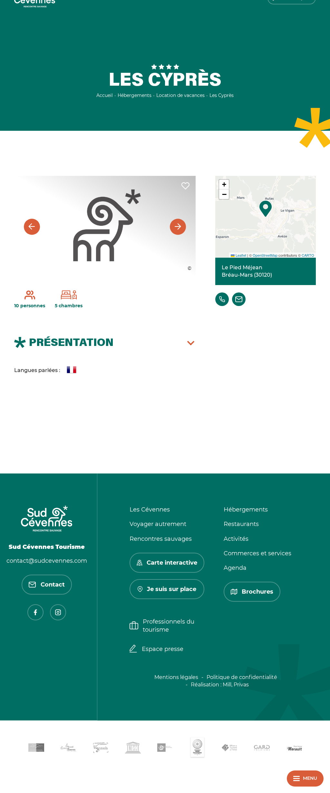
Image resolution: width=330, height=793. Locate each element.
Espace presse (162, 649)
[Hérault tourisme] (294, 749)
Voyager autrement (158, 524)
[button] (265, 209)
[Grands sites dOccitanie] (197, 749)
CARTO (308, 255)
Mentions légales (176, 677)
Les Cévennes (150, 509)
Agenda (235, 567)
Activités (236, 538)
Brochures (257, 591)
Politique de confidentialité (242, 677)
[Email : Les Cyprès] (239, 299)
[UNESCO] (132, 749)
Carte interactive (172, 562)
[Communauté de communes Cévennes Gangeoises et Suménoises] (36, 748)
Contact (53, 584)
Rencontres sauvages (161, 538)
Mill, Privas (236, 685)
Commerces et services (257, 553)
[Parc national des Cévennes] (165, 748)
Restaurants (241, 524)
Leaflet (240, 255)
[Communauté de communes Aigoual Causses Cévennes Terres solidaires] (68, 748)
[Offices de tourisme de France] (229, 749)
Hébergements (246, 509)
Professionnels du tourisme (168, 625)
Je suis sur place (171, 589)
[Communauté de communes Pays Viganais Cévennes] (100, 748)
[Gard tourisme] (261, 749)
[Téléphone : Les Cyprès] (222, 299)
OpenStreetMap (265, 255)
